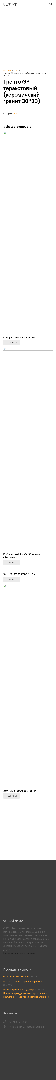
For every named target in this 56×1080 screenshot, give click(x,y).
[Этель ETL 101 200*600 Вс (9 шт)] (28, 586)
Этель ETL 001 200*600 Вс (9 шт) (20, 574)
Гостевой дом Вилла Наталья (19, 952)
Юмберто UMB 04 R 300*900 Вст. (20, 337)
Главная (7, 70)
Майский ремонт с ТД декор (18, 989)
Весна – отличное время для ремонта (23, 981)
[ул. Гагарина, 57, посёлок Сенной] (6, 1027)
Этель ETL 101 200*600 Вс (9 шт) (20, 791)
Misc (16, 70)
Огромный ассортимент (16, 976)
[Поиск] (51, 4)
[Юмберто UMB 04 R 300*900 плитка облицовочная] (28, 349)
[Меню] (44, 4)
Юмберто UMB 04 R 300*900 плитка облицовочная (21, 556)
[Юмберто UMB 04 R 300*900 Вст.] (28, 133)
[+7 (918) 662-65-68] (6, 1022)
